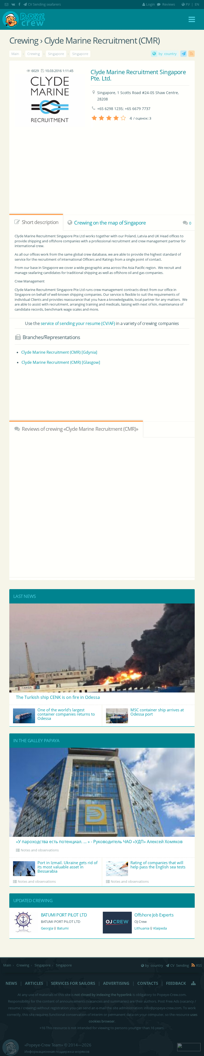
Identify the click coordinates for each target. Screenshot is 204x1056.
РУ (188, 4)
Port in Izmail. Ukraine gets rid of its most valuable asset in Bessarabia (67, 867)
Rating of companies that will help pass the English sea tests (157, 864)
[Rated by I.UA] (189, 1046)
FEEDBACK (176, 983)
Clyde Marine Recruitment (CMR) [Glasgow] (61, 362)
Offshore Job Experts (60, 915)
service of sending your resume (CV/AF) (78, 323)
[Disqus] (102, 506)
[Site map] (193, 983)
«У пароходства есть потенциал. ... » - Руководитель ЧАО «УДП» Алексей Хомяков (99, 841)
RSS (191, 53)
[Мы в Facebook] (19, 4)
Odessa (156, 928)
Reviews (168, 4)
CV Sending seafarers (44, 4)
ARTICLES (34, 983)
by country (168, 53)
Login (150, 4)
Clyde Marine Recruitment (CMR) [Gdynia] (59, 352)
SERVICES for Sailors (73, 983)
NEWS (11, 983)
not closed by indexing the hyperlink (103, 994)
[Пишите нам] (7, 4)
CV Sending (183, 53)
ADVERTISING (116, 983)
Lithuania (48, 928)
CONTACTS (147, 983)
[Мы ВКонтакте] (13, 4)
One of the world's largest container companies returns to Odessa (66, 714)
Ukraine (140, 928)
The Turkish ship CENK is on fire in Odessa (58, 697)
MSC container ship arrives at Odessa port (157, 712)
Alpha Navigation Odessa (158, 915)
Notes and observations (40, 850)
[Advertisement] (102, 396)
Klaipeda (66, 928)
